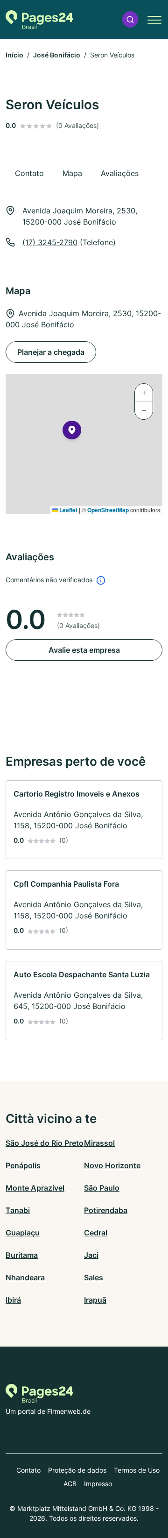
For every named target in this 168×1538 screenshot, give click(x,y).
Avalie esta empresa (84, 650)
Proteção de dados (77, 1470)
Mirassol (99, 1143)
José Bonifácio (56, 55)
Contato (28, 1470)
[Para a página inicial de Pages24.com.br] (39, 19)
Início (14, 55)
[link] (84, 820)
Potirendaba (105, 1210)
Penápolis (23, 1165)
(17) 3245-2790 (49, 242)
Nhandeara (25, 1277)
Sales (93, 1277)
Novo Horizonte (112, 1165)
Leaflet (67, 510)
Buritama (22, 1255)
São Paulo (101, 1187)
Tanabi (18, 1210)
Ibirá (13, 1300)
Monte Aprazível (35, 1187)
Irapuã (95, 1300)
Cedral (95, 1232)
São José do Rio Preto (45, 1143)
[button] (130, 19)
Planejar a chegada (50, 352)
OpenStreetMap (108, 510)
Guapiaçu (23, 1232)
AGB (70, 1484)
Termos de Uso (137, 1470)
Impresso (98, 1484)
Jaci (91, 1255)
